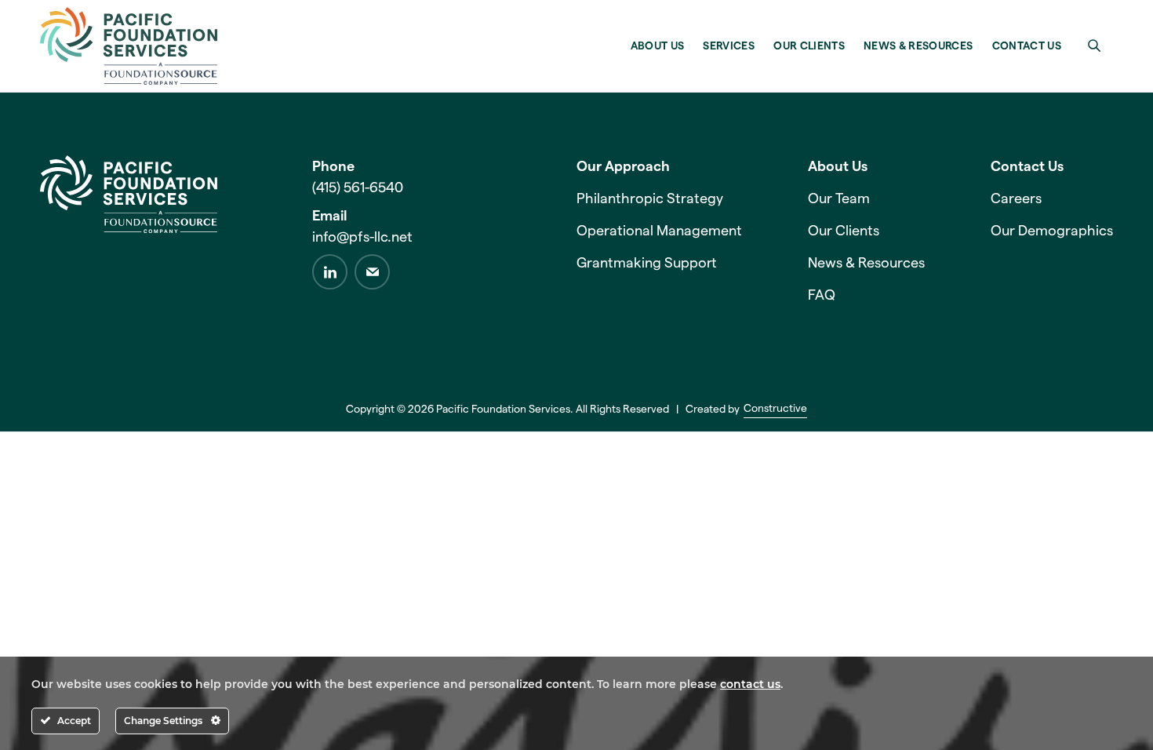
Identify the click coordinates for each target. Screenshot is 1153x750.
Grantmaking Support (646, 263)
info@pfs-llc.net (362, 237)
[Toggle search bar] (1094, 45)
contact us (750, 684)
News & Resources (866, 263)
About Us (837, 166)
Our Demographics (1052, 231)
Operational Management (659, 231)
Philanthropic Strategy (649, 198)
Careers (1016, 198)
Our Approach (623, 166)
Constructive (775, 408)
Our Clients (843, 231)
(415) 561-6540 (357, 187)
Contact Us (1027, 166)
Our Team (839, 198)
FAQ (821, 295)
